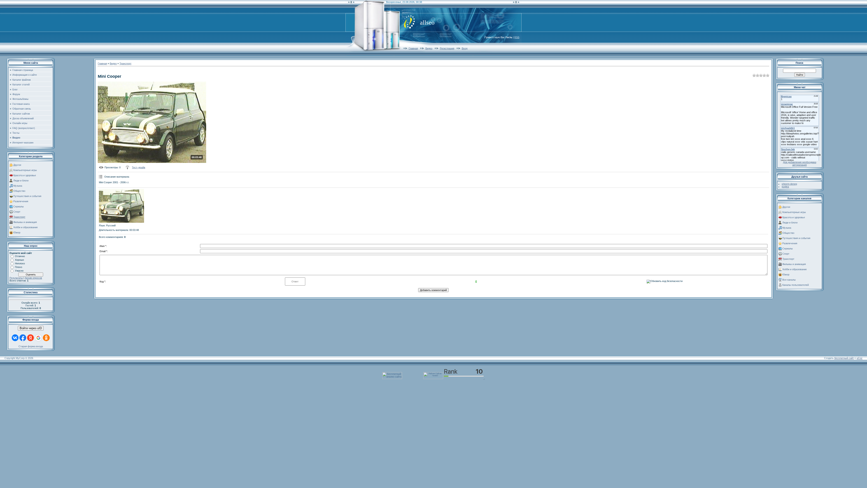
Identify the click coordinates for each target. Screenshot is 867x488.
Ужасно (19, 270)
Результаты (16, 278)
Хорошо (19, 259)
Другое (17, 165)
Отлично (20, 256)
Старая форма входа (31, 346)
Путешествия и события (27, 196)
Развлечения (20, 201)
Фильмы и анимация (25, 222)
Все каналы (789, 279)
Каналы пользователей (795, 285)
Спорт (16, 211)
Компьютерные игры (25, 170)
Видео (428, 48)
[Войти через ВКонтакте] (15, 337)
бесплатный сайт (844, 358)
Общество (19, 191)
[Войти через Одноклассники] (46, 337)
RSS (516, 37)
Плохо (18, 267)
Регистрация (447, 48)
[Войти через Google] (38, 337)
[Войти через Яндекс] (30, 337)
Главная (413, 48)
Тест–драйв (138, 167)
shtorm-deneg (789, 184)
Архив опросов (33, 278)
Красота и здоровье (24, 175)
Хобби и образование (25, 227)
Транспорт (19, 217)
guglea (785, 186)
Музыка (17, 185)
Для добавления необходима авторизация (799, 163)
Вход (464, 48)
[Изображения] (121, 206)
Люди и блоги (20, 180)
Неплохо (20, 263)
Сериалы (18, 206)
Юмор (16, 232)
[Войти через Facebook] (22, 337)
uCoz (859, 358)
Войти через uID (31, 328)
